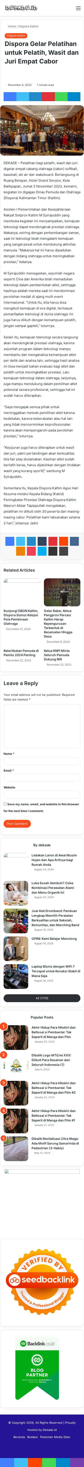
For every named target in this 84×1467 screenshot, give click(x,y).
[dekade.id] (21, 8)
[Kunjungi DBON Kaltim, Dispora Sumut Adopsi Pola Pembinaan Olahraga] (22, 592)
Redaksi (32, 1437)
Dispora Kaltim (28, 26)
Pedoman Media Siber (55, 1437)
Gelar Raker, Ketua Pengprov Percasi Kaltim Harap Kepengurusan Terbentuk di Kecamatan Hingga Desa (58, 623)
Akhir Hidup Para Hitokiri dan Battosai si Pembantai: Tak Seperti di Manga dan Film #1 (54, 1115)
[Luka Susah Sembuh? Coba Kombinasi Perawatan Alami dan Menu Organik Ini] (16, 893)
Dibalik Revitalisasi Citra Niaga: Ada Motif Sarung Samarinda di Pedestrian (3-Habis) (55, 1143)
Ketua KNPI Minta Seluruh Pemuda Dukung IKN (57, 655)
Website (9, 787)
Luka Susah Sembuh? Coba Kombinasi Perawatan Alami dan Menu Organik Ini (53, 887)
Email (9, 770)
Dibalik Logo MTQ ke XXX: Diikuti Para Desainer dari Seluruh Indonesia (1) (51, 1060)
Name (9, 753)
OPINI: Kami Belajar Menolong (54, 938)
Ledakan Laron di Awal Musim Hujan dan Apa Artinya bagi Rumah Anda (54, 859)
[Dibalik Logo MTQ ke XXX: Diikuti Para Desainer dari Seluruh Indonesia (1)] (16, 1065)
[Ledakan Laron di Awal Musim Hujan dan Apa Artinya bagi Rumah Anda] (16, 865)
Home (11, 26)
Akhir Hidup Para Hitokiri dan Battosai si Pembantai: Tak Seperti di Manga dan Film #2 (54, 1087)
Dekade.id (50, 1430)
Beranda (19, 1437)
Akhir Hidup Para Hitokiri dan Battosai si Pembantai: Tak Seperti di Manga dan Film (54, 1032)
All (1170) (42, 998)
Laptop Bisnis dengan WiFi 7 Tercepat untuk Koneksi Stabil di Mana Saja (56, 971)
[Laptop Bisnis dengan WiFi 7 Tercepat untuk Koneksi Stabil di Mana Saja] (16, 976)
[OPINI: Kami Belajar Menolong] (16, 948)
